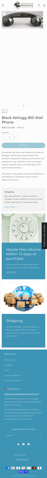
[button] (2, 5)
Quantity (5, 132)
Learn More (10, 207)
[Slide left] (18, 105)
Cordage (8, 365)
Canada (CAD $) (22, 460)
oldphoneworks (20, 475)
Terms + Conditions (12, 381)
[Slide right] (28, 105)
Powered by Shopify (30, 475)
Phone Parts (9, 360)
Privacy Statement (12, 375)
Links (6, 370)
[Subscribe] (40, 435)
